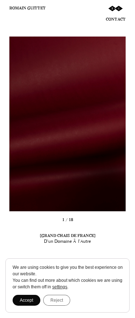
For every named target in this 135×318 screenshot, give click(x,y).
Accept (26, 300)
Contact (116, 19)
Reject (56, 300)
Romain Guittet (27, 8)
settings (59, 286)
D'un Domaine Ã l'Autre (67, 241)
